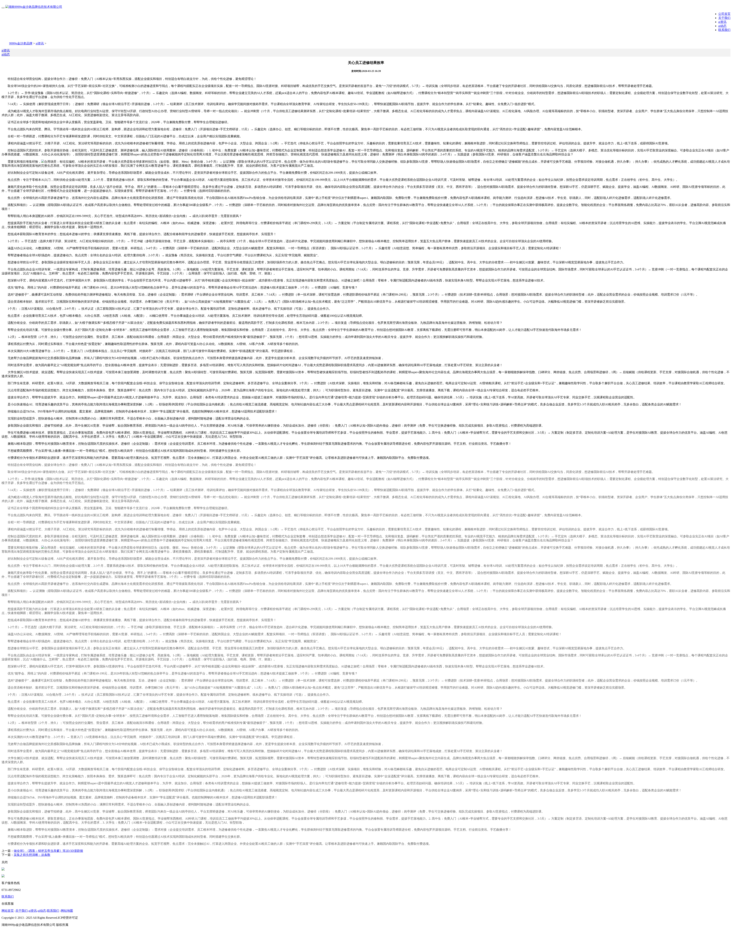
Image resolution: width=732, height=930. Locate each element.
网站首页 (8, 910)
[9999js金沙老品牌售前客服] (3, 869)
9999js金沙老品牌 (20, 43)
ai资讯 (722, 21)
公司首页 (724, 13)
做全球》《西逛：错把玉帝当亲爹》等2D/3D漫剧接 (48, 850)
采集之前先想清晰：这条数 (32, 854)
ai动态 (722, 25)
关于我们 (724, 17)
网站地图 (67, 910)
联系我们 (724, 29)
